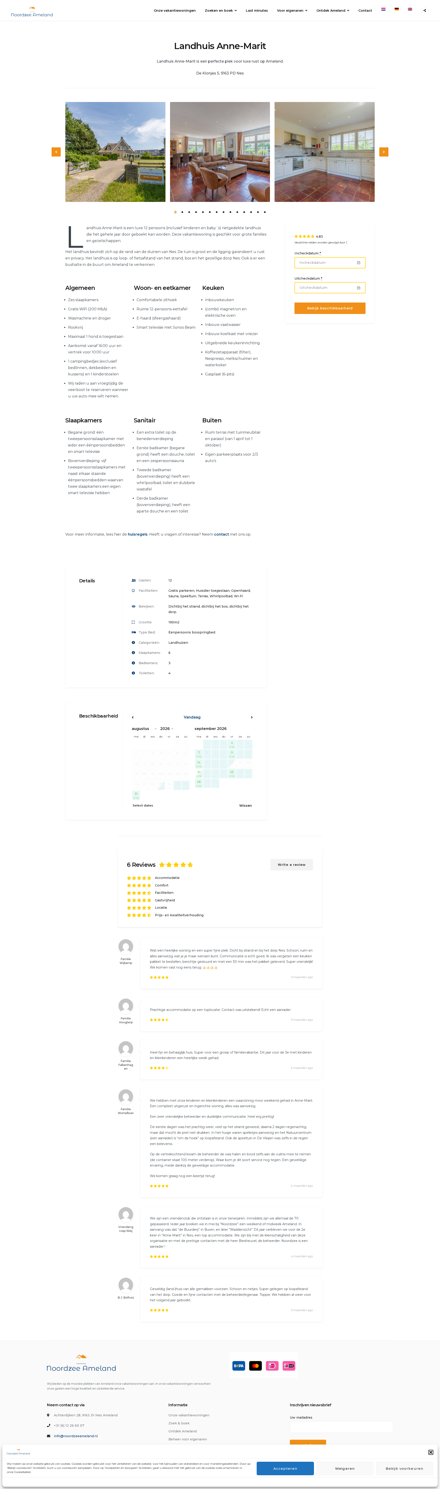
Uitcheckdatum (308, 279)
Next (384, 156)
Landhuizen (178, 643)
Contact (365, 10)
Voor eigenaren (290, 10)
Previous (56, 156)
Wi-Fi (238, 596)
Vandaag (192, 717)
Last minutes (257, 10)
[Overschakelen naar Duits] (396, 9)
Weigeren (345, 1468)
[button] (431, 1452)
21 (198, 773)
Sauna (173, 596)
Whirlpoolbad (221, 596)
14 (265, 212)
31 (136, 795)
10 (237, 212)
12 (251, 212)
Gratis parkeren (181, 591)
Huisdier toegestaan (213, 591)
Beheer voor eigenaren (187, 1439)
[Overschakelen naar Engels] (410, 9)
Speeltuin (188, 596)
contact (221, 534)
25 (231, 773)
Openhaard (240, 591)
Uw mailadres (301, 1417)
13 (258, 212)
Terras (203, 596)
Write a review (292, 865)
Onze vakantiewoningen (175, 10)
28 (198, 783)
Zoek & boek (179, 1423)
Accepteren (285, 1468)
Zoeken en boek (219, 10)
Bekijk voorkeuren (404, 1468)
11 (244, 212)
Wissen (245, 806)
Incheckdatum (307, 253)
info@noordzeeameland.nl (76, 1436)
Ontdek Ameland (330, 10)
